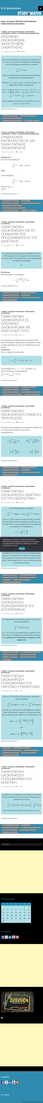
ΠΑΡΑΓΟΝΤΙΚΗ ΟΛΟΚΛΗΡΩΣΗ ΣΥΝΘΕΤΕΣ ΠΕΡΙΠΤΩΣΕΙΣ (21, 415)
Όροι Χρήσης (5, 1095)
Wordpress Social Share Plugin (11, 1102)
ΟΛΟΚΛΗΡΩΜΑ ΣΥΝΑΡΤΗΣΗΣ (11, 210)
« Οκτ (3, 924)
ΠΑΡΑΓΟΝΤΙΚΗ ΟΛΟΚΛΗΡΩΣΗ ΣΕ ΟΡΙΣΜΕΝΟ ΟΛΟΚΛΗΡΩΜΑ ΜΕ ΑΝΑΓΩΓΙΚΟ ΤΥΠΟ (15, 324)
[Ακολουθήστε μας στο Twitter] (6, 937)
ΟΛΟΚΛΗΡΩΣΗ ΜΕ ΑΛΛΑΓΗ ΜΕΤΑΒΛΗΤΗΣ (14, 208)
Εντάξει (22, 548)
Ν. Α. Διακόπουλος (11, 8)
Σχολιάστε (22, 51)
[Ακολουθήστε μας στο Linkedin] (10, 937)
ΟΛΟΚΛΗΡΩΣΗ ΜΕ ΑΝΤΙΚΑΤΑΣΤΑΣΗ (28, 33)
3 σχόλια (19, 786)
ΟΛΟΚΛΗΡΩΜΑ (26, 200)
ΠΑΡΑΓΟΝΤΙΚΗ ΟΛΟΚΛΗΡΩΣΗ (28, 115)
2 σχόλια (20, 152)
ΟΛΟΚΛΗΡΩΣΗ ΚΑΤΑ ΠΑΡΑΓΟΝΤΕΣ (12, 118)
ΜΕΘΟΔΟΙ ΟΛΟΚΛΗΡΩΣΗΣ (10, 300)
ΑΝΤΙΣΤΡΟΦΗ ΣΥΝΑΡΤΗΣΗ (32, 120)
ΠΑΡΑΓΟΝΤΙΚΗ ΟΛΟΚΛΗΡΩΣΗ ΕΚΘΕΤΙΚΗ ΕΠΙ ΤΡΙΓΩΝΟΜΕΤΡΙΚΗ (21, 495)
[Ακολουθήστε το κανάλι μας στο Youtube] (13, 937)
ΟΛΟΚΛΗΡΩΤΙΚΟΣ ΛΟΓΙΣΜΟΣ (11, 200)
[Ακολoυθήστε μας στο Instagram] (17, 937)
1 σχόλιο (20, 691)
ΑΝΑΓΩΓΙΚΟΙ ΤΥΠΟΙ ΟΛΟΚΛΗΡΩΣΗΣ (12, 394)
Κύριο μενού (40, 8)
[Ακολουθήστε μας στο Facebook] (2, 937)
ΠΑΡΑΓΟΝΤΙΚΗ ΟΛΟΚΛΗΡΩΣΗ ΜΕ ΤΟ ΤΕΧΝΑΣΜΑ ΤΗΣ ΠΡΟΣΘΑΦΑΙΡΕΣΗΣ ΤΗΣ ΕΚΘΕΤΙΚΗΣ (19, 234)
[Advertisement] (21, 871)
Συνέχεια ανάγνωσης (9, 109)
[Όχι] (41, 539)
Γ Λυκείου (4, 31)
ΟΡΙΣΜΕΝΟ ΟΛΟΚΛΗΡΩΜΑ (10, 115)
